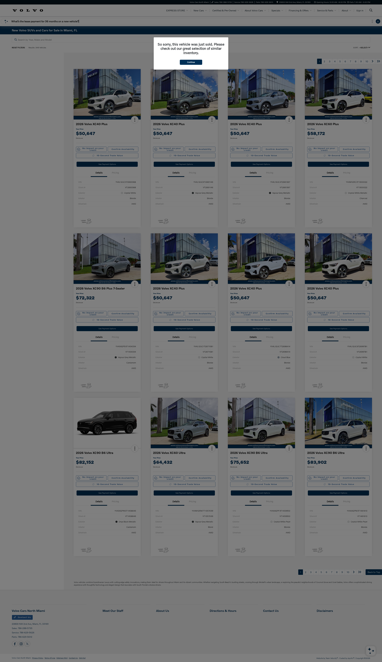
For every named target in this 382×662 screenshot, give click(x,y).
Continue (191, 62)
